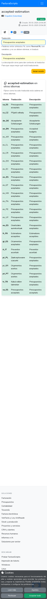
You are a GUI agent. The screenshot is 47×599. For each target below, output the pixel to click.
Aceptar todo (35, 595)
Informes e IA (7, 537)
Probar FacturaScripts (11, 557)
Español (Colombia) (13, 16)
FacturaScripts (10, 3)
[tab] (5, 32)
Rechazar (12, 595)
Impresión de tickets (10, 560)
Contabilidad (7, 506)
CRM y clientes (8, 529)
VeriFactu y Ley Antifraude (13, 518)
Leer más (12, 590)
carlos (41, 19)
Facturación (6, 498)
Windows (6, 564)
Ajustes (35, 590)
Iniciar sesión (38, 71)
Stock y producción (10, 521)
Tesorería (6, 510)
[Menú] (41, 3)
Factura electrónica (10, 514)
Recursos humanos (10, 533)
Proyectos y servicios (11, 525)
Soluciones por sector (11, 541)
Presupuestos (8, 502)
